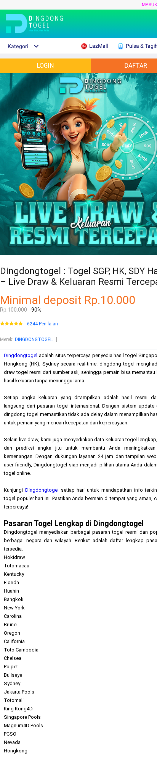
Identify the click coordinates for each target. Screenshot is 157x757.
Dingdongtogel (20, 355)
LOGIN (45, 65)
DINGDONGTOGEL (34, 339)
